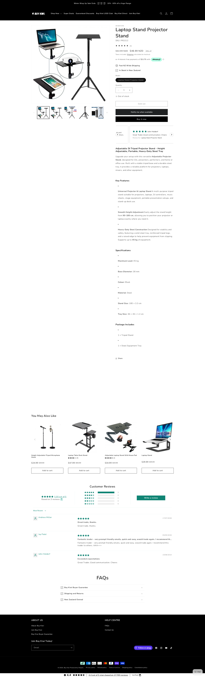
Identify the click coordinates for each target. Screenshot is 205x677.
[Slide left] (34, 112)
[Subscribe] (71, 647)
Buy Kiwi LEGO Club (104, 13)
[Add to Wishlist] (60, 424)
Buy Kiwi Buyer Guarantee (41, 634)
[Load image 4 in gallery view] (84, 112)
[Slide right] (107, 112)
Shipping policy (127, 667)
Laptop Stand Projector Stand (132, 80)
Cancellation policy (141, 667)
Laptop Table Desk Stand (77, 455)
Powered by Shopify (77, 668)
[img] (83, 518)
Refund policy (102, 667)
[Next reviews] (171, 134)
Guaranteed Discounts (85, 13)
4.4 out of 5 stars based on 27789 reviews (108, 675)
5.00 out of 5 (60, 496)
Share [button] (120, 358)
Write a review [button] (151, 498)
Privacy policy (90, 667)
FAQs (107, 626)
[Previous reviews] (117, 134)
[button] (56, 13)
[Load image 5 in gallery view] (97, 112)
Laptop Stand (147, 455)
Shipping (130, 54)
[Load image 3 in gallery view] (70, 112)
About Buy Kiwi (37, 626)
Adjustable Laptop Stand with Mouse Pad (121, 455)
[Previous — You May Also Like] (35, 439)
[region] (102, 3)
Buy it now (142, 119)
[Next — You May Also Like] (170, 439)
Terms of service (114, 667)
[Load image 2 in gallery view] (57, 112)
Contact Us (109, 630)
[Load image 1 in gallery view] (43, 112)
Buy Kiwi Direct (121, 13)
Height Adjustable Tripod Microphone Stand (45, 456)
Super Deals (69, 13)
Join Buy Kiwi (134, 13)
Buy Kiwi (67, 668)
